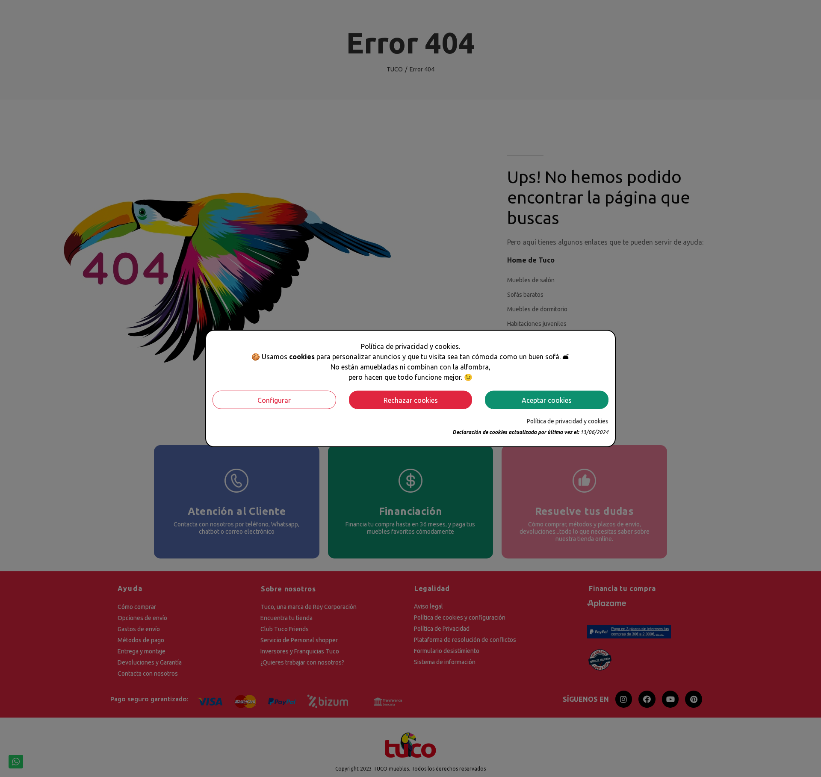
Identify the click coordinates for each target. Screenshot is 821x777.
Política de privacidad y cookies (567, 421)
